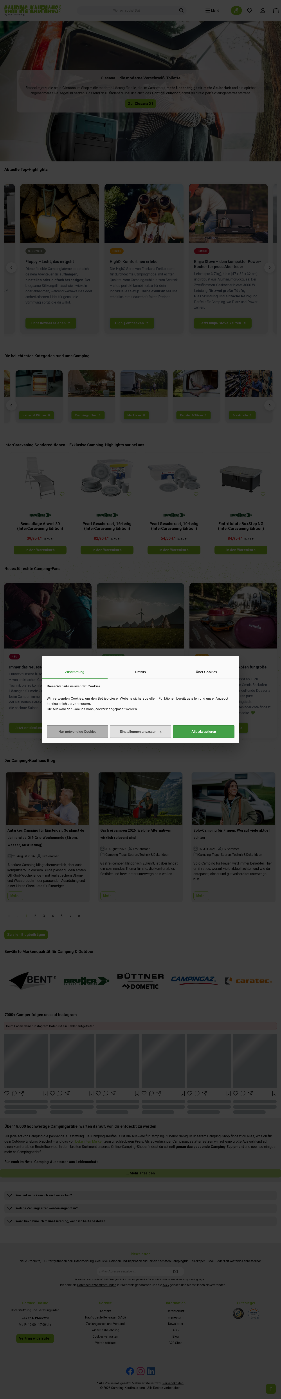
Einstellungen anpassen (138, 731)
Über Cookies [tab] (206, 672)
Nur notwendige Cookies (77, 731)
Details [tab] (140, 672)
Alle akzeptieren (203, 731)
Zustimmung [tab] (75, 672)
